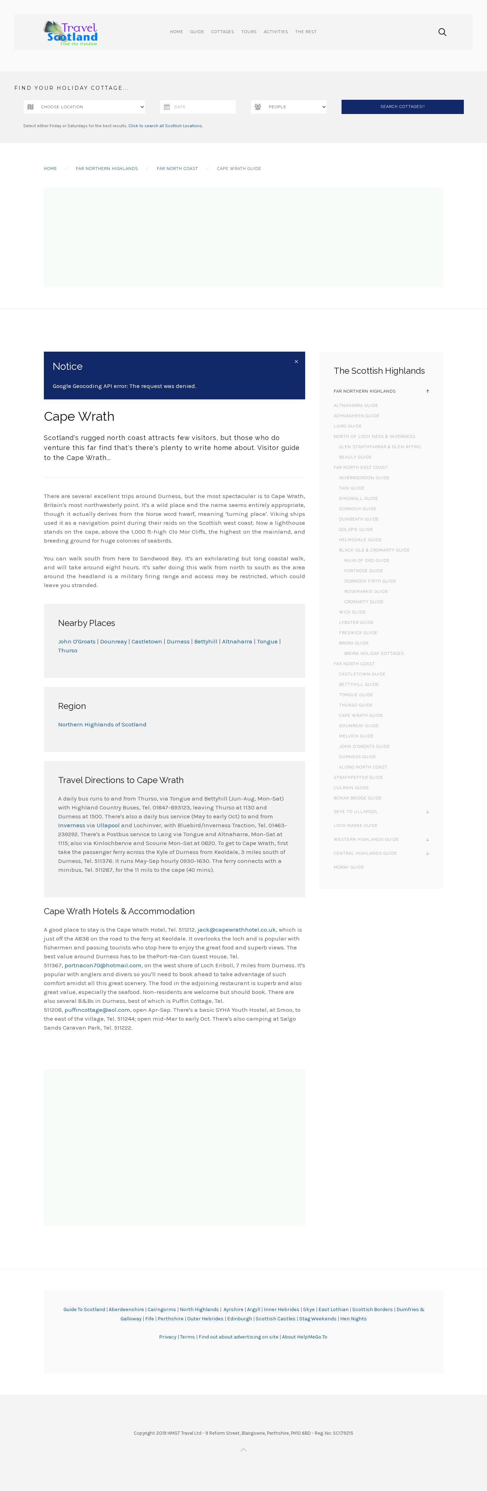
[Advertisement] (243, 237)
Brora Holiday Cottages (374, 653)
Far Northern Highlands (107, 168)
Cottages (222, 32)
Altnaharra (237, 641)
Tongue (267, 641)
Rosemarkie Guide (366, 591)
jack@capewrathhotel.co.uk (237, 929)
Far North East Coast (361, 467)
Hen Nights (353, 1319)
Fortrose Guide (363, 571)
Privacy (168, 1337)
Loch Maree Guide (356, 825)
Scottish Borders (372, 1309)
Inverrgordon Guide (364, 478)
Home (176, 32)
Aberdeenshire (126, 1309)
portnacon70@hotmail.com (103, 965)
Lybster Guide (356, 622)
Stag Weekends (318, 1319)
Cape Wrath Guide (361, 715)
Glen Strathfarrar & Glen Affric (380, 447)
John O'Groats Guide (364, 746)
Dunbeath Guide (359, 519)
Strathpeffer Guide (358, 777)
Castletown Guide (362, 674)
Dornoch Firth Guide (370, 581)
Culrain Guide (351, 788)
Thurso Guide (356, 705)
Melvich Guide (356, 736)
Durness (178, 641)
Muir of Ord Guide (367, 560)
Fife (149, 1319)
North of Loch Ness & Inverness (374, 436)
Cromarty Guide (364, 602)
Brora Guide (354, 643)
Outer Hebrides (205, 1319)
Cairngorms (162, 1309)
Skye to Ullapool (356, 811)
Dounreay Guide (359, 726)
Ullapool (108, 825)
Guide (197, 32)
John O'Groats (77, 641)
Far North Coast (177, 168)
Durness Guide (357, 757)
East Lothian (333, 1309)
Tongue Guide (356, 695)
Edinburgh (239, 1319)
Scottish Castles (276, 1319)
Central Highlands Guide (365, 853)
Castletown (147, 641)
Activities (276, 32)
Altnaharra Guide (356, 405)
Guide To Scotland (84, 1309)
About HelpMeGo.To (304, 1337)
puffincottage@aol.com (97, 1009)
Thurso (67, 650)
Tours (249, 32)
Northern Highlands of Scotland (102, 724)
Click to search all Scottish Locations (165, 125)
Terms (188, 1337)
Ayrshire (234, 1309)
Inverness (71, 825)
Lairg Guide (348, 426)
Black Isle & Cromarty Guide (374, 550)
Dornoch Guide (357, 509)
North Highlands (199, 1309)
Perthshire (171, 1319)
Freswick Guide (358, 633)
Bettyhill (205, 641)
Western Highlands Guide (366, 839)
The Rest (306, 32)
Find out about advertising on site (238, 1337)
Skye (309, 1309)
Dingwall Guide (358, 498)
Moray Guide (349, 867)
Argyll (253, 1309)
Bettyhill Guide (359, 684)
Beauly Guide (355, 457)
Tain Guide (352, 488)
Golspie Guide (356, 529)
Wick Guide (352, 612)
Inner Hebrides (281, 1309)
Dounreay (113, 641)
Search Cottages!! (402, 106)
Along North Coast (363, 767)
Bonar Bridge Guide (358, 798)
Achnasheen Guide (357, 416)
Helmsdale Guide (360, 540)
